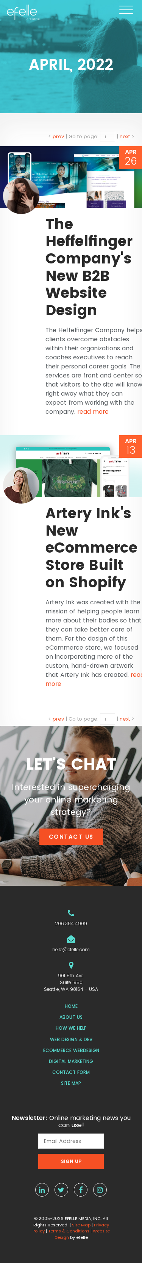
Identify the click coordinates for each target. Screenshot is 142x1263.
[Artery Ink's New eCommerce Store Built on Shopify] (71, 466)
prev (58, 136)
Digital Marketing (71, 1061)
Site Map (71, 1083)
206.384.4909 (71, 923)
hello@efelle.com (71, 949)
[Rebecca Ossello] (21, 485)
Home (71, 1006)
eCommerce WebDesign (71, 1050)
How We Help (71, 1028)
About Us (71, 1017)
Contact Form (71, 1072)
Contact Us (71, 837)
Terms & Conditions (68, 1231)
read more (93, 411)
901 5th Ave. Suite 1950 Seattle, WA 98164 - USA (71, 982)
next (125, 136)
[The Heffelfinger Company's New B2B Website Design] (71, 177)
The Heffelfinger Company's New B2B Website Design (89, 267)
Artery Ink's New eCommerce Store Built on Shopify (91, 547)
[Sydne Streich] (21, 195)
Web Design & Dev (71, 1039)
